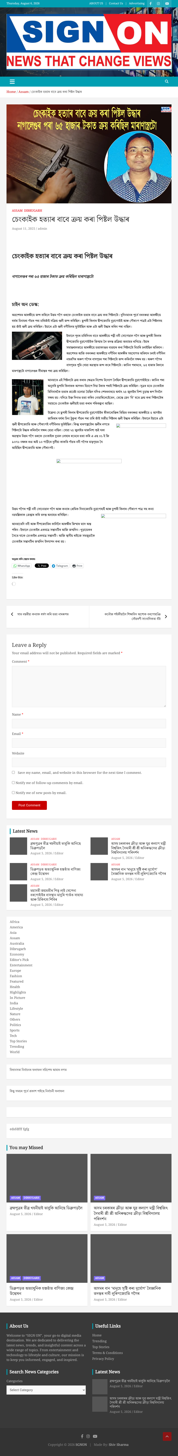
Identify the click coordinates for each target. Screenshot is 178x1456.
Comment (20, 661)
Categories (15, 1381)
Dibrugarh (33, 211)
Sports (15, 1030)
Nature (15, 1014)
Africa (14, 922)
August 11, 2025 (23, 228)
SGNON (81, 1445)
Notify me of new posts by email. (41, 793)
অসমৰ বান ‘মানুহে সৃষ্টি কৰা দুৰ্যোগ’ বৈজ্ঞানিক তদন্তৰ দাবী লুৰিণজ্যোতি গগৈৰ (138, 871)
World (15, 1052)
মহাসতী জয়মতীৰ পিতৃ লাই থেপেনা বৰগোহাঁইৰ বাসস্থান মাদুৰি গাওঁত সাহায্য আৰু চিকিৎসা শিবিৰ (56, 895)
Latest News (25, 831)
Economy (17, 954)
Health (15, 987)
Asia (13, 933)
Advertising (137, 4)
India (14, 1003)
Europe (15, 970)
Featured (16, 981)
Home (97, 1335)
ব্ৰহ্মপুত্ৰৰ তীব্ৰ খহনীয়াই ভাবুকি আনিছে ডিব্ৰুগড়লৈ (55, 846)
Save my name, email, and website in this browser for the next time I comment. (80, 773)
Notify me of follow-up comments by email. (49, 783)
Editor (59, 853)
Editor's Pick (19, 960)
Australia (17, 943)
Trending (17, 1046)
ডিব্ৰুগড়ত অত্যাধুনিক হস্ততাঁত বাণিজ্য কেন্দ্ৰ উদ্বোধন (55, 871)
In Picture (17, 998)
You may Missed (26, 1147)
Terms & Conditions (107, 1353)
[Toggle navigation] (12, 82)
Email (17, 734)
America (16, 927)
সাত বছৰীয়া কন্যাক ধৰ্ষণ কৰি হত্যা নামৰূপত (43, 614)
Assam (17, 211)
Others (15, 1019)
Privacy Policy (103, 1359)
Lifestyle (16, 1008)
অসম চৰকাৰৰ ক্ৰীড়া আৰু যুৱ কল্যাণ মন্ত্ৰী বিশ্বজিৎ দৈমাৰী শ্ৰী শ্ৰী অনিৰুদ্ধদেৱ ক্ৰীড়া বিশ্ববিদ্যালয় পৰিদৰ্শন (138, 848)
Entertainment (21, 965)
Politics (15, 1025)
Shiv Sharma (119, 1445)
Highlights (18, 992)
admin (42, 228)
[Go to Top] (167, 1436)
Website (18, 753)
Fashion (16, 976)
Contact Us (116, 4)
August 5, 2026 (41, 853)
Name (17, 714)
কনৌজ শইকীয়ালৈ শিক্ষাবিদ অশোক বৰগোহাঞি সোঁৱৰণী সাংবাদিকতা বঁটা (133, 617)
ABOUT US (96, 4)
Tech (13, 1036)
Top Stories (18, 1041)
